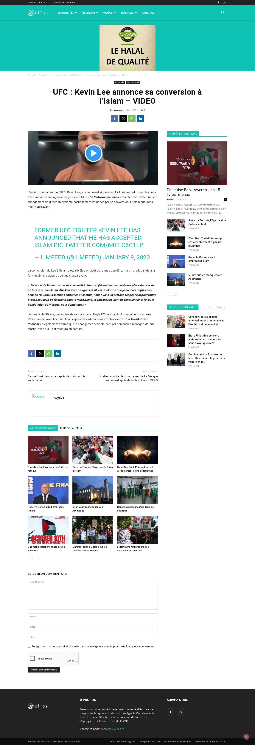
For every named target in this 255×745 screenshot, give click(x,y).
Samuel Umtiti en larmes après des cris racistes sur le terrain (57, 378)
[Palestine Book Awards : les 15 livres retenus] (48, 450)
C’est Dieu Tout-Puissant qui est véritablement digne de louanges (205, 242)
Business (127, 12)
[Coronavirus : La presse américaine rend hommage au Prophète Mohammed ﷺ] (176, 321)
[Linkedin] (140, 118)
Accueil (31, 75)
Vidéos (108, 12)
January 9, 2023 (126, 257)
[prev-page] (30, 558)
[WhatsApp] (132, 118)
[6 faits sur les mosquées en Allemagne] (92, 490)
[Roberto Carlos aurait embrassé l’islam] (48, 490)
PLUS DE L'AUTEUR (71, 428)
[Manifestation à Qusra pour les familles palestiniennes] (92, 530)
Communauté (60, 75)
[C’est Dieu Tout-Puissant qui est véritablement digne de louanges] (137, 450)
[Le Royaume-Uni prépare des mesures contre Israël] (137, 530)
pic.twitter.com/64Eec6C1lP (98, 245)
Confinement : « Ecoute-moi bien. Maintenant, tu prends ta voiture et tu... (206, 358)
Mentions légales (126, 741)
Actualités (66, 12)
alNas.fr (45, 741)
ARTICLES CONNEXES (43, 428)
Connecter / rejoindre (64, 2)
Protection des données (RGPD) (211, 741)
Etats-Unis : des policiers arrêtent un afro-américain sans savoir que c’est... (204, 339)
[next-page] (36, 558)
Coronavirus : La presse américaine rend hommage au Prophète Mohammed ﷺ (206, 320)
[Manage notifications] (246, 737)
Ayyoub (118, 110)
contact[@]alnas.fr (112, 729)
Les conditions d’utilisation (177, 741)
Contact (148, 12)
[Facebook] (218, 2)
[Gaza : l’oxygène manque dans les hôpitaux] (137, 490)
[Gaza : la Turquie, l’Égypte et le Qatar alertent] (92, 450)
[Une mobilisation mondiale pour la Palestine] (48, 530)
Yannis (170, 199)
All (210, 307)
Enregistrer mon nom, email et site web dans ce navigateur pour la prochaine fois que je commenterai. (94, 646)
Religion (88, 12)
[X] (224, 2)
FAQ (111, 741)
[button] (222, 13)
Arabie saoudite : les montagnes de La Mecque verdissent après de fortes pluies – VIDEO (129, 378)
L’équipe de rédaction (150, 741)
